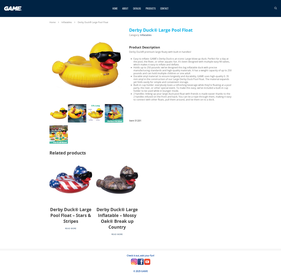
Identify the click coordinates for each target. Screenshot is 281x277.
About (125, 8)
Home (115, 8)
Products (151, 8)
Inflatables (66, 22)
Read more (70, 228)
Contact (164, 8)
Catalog (137, 8)
